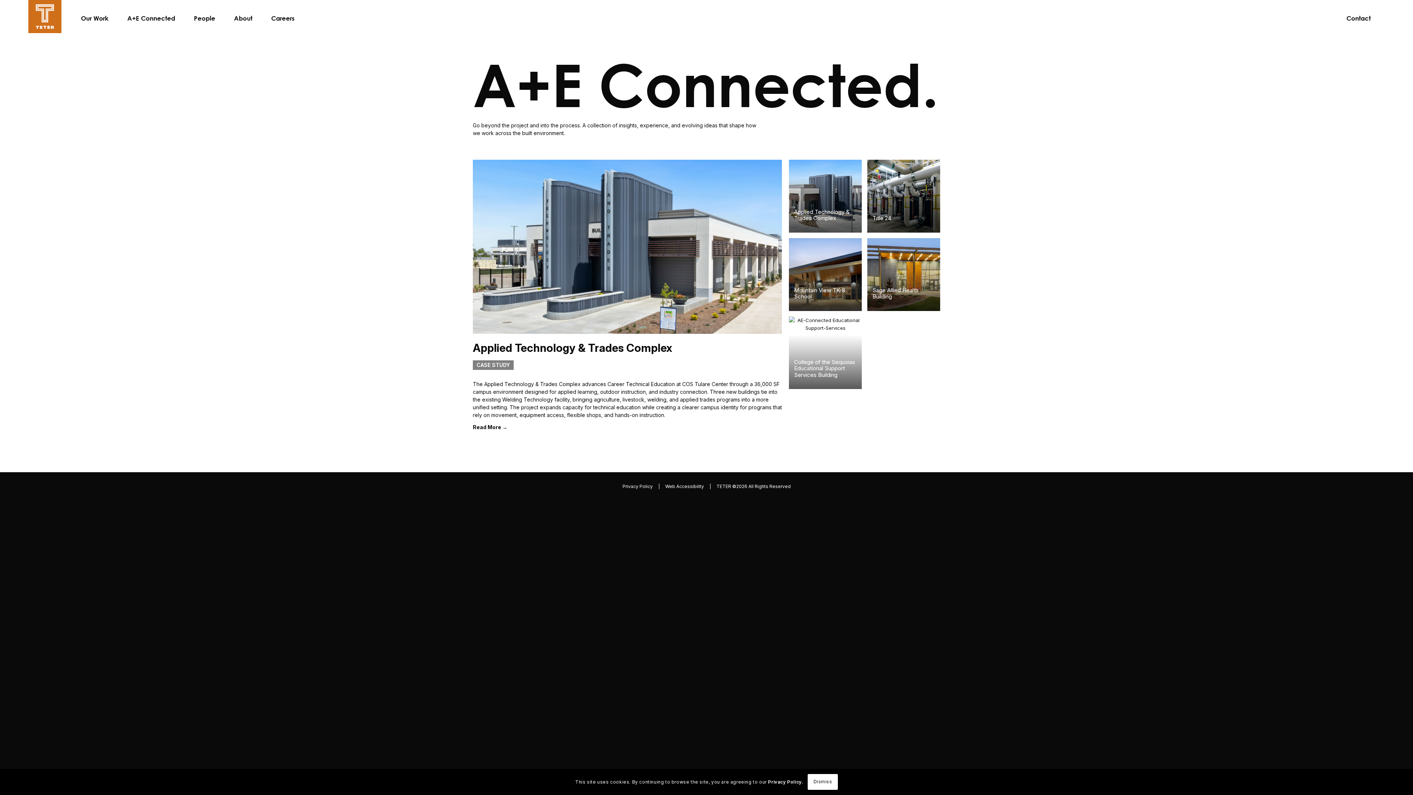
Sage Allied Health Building (895, 293)
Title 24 (881, 218)
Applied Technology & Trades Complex (822, 215)
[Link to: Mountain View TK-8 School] (825, 274)
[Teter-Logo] (44, 16)
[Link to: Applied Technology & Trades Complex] (825, 196)
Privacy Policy (638, 488)
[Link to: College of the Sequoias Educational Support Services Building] (825, 353)
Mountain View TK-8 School (819, 293)
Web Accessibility (684, 488)
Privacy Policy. (785, 782)
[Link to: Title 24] (903, 196)
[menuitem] (94, 19)
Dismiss (823, 782)
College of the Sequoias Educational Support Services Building (824, 368)
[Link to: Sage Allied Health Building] (903, 274)
